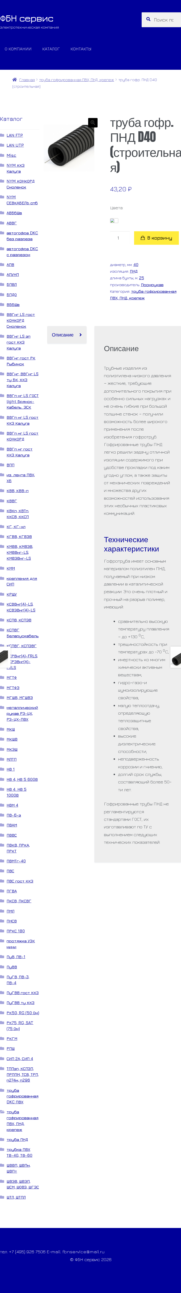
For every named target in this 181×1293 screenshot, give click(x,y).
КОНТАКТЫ (80, 48)
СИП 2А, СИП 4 (20, 1058)
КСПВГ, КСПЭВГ (22, 645)
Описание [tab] (63, 334)
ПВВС (12, 835)
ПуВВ (12, 966)
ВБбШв (13, 304)
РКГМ (12, 1038)
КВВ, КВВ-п (18, 490)
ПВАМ (12, 824)
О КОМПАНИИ (18, 48)
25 (141, 277)
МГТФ (12, 677)
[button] (93, 122)
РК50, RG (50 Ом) (23, 1012)
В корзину (159, 237)
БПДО (12, 294)
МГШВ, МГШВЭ (20, 697)
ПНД (134, 271)
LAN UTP (15, 145)
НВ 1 (11, 769)
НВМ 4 (12, 805)
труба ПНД (17, 1139)
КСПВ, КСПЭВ (19, 619)
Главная (27, 79)
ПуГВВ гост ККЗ (23, 992)
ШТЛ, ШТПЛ (16, 1197)
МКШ (11, 729)
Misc (11, 155)
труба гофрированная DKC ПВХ (22, 1096)
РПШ (11, 1048)
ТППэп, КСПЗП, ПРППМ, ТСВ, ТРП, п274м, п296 (23, 1074)
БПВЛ (12, 284)
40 (135, 264)
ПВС (10, 870)
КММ (11, 568)
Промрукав (152, 284)
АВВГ (12, 222)
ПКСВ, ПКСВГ (19, 900)
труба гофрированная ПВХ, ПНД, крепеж (76, 79)
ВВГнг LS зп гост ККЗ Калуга (18, 342)
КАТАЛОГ (51, 48)
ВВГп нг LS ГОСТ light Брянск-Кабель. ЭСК (23, 401)
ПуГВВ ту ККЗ (20, 1002)
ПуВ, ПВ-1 (16, 956)
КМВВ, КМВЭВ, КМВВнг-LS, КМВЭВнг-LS (20, 552)
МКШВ (12, 739)
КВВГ (12, 500)
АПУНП (13, 274)
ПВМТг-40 (16, 860)
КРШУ (12, 594)
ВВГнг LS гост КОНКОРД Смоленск (21, 320)
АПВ (10, 264)
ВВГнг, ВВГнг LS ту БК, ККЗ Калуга (22, 379)
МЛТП (11, 759)
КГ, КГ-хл (16, 526)
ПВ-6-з (14, 814)
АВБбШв (14, 212)
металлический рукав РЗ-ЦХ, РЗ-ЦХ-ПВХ (22, 713)
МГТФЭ (13, 687)
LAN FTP (15, 135)
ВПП (10, 464)
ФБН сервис (26, 18)
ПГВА (12, 890)
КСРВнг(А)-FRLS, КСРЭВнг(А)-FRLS (22, 661)
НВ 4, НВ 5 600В (22, 779)
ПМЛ (10, 911)
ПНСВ (12, 920)
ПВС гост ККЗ (20, 880)
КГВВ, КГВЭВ (19, 536)
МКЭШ (12, 749)
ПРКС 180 (16, 930)
